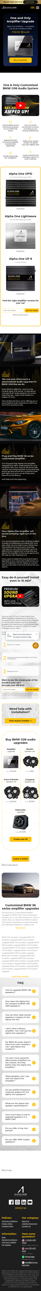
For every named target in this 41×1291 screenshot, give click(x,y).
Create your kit (20, 839)
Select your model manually (20, 314)
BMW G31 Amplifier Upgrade (22, 966)
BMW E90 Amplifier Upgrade (14, 956)
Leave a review (20, 859)
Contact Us (26, 1226)
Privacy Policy (7, 1224)
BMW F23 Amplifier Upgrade (22, 942)
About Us (25, 1221)
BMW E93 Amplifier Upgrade (22, 961)
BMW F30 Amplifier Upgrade (22, 948)
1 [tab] (21, 68)
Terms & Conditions (9, 1221)
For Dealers (6, 1245)
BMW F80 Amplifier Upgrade (22, 953)
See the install (31, 310)
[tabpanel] (20, 39)
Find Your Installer (9, 1242)
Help (4, 1237)
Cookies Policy (7, 1226)
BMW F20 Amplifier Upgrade (14, 937)
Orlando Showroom (29, 1224)
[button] (32, 7)
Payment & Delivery (9, 1240)
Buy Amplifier (20, 60)
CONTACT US (20, 1208)
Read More (20, 208)
